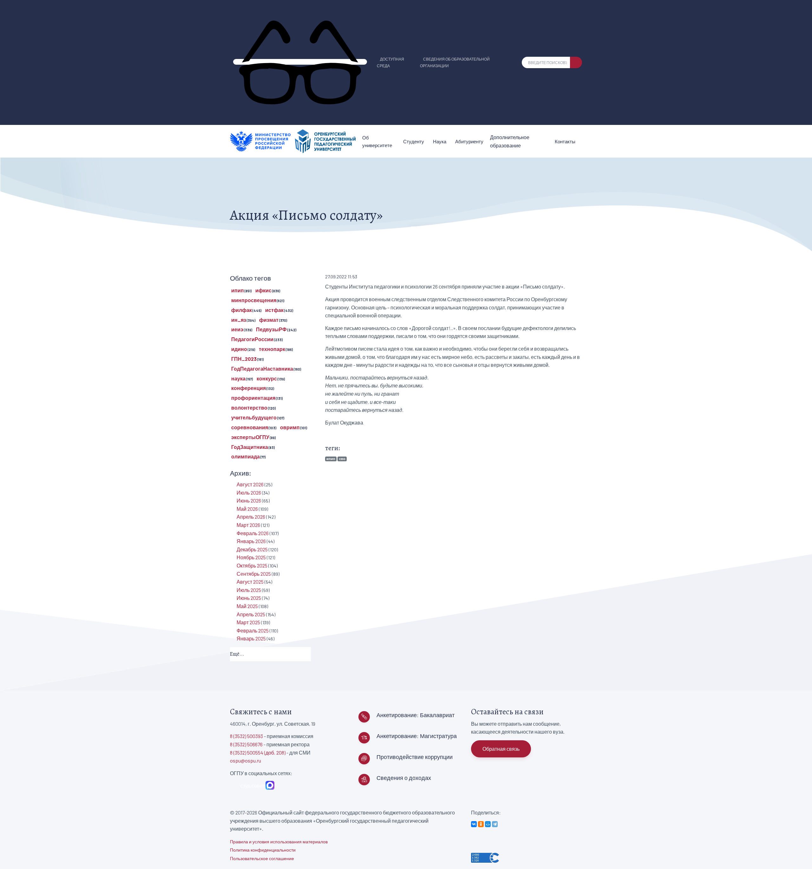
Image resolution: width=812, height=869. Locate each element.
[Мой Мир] (488, 824)
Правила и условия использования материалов (279, 841)
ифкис (263, 290)
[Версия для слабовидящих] (300, 62)
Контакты (565, 141)
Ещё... (237, 654)
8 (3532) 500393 (246, 736)
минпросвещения (253, 300)
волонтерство (249, 408)
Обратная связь (501, 749)
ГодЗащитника (249, 447)
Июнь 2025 (249, 598)
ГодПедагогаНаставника (262, 369)
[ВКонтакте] (474, 824)
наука (238, 378)
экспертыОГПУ (250, 437)
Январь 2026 (251, 541)
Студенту (413, 141)
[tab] (270, 654)
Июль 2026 (249, 493)
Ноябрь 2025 (251, 557)
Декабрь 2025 (252, 549)
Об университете (377, 141)
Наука (439, 141)
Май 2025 (247, 606)
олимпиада (245, 456)
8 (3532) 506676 (246, 744)
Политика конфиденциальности (263, 850)
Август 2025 (250, 582)
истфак (274, 310)
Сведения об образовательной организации (455, 62)
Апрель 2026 (251, 517)
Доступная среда (390, 62)
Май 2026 (247, 509)
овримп (290, 427)
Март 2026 (248, 525)
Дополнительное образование (509, 141)
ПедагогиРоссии (252, 339)
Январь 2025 (251, 638)
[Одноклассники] (481, 824)
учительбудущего (254, 417)
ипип (330, 459)
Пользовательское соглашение (262, 858)
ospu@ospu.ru (245, 760)
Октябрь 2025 (252, 565)
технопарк (272, 349)
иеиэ (237, 329)
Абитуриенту (469, 141)
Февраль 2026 (253, 533)
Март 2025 (248, 622)
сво (342, 459)
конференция (248, 388)
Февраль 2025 (253, 630)
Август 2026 (250, 484)
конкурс (267, 378)
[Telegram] (495, 824)
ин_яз (238, 320)
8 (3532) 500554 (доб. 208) (257, 752)
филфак (241, 310)
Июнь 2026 (249, 500)
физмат (268, 320)
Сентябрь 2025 (254, 574)
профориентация (253, 398)
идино (239, 349)
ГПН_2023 (244, 359)
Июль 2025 (249, 590)
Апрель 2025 (251, 614)
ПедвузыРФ (271, 329)
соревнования (249, 427)
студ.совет (252, 785)
